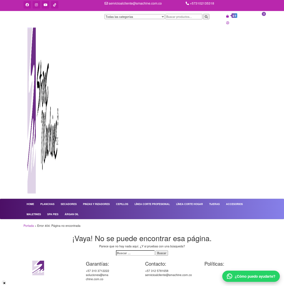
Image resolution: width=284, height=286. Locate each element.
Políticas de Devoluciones (221, 279)
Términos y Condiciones (220, 275)
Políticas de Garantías (218, 271)
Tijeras (214, 204)
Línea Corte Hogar (189, 204)
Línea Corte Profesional (152, 204)
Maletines (34, 214)
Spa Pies (52, 214)
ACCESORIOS (234, 204)
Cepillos (122, 204)
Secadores (69, 204)
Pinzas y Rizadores (96, 204)
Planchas (47, 204)
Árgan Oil (72, 214)
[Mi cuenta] (227, 23)
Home (30, 204)
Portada (28, 225)
